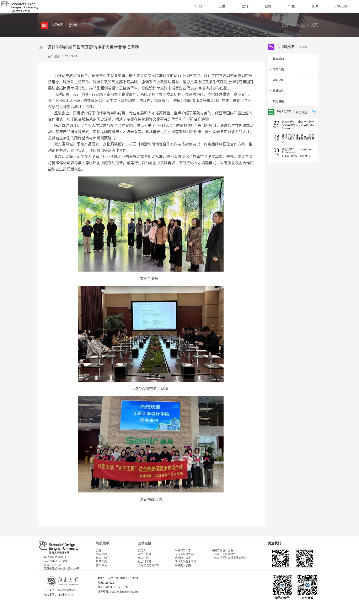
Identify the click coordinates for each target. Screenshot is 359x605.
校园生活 (101, 565)
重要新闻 (278, 59)
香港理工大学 (183, 558)
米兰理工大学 (183, 550)
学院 (198, 6)
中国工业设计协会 (222, 550)
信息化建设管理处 (67, 590)
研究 (268, 6)
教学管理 (101, 554)
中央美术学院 (183, 565)
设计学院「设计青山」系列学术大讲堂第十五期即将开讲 (298, 139)
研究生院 (143, 558)
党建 (221, 6)
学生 (291, 6)
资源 (314, 6)
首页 (284, 25)
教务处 (142, 550)
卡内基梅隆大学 (184, 554)
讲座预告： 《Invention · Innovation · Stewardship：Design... (297, 152)
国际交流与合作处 (149, 565)
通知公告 (278, 80)
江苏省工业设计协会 (223, 554)
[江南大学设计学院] (19, 6)
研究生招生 (102, 558)
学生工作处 (144, 554)
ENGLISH (342, 6)
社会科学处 (144, 561)
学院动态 (299, 25)
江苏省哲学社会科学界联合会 (229, 558)
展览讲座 (278, 101)
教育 (245, 6)
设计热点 (278, 90)
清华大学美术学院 (185, 561)
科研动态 (101, 561)
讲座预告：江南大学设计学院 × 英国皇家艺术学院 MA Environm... (298, 125)
